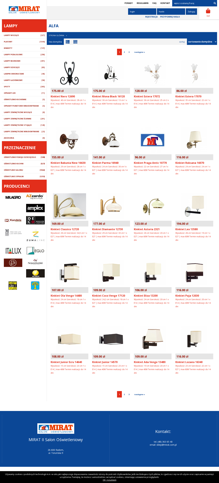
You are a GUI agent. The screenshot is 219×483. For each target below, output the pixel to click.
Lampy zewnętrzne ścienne (24, 118)
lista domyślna (55, 41)
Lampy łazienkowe (24, 80)
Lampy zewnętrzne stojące (24, 125)
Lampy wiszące (24, 35)
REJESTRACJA (151, 16)
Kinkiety (24, 48)
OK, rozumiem (109, 480)
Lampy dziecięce (24, 67)
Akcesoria (24, 138)
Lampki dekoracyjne (24, 74)
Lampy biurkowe (24, 61)
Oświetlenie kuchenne (24, 99)
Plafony (24, 41)
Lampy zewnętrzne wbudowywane (24, 131)
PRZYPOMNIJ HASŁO (170, 16)
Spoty (24, 86)
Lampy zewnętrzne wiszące (24, 112)
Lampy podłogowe (24, 54)
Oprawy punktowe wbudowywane (24, 106)
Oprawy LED (24, 93)
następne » (139, 52)
